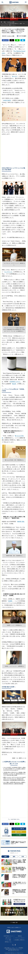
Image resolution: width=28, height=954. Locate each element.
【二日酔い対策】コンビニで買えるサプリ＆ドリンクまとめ (19, 883)
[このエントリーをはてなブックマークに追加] (22, 40)
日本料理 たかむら (15, 381)
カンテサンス (8, 271)
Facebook (15, 945)
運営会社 (20, 936)
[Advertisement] (14, 151)
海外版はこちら (8, 941)
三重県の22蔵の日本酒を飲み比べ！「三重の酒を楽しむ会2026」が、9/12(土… (19, 876)
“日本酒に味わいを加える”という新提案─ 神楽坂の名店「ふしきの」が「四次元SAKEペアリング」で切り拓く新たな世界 (14, 774)
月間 (22, 856)
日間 (5, 856)
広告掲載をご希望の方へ (20, 939)
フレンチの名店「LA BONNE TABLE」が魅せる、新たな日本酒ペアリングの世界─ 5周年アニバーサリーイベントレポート (14, 769)
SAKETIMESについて (8, 936)
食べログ (14, 76)
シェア (6, 40)
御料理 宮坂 (20, 521)
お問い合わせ (8, 937)
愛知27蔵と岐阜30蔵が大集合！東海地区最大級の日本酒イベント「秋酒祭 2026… (19, 869)
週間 (14, 856)
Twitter (13, 945)
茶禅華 (10, 601)
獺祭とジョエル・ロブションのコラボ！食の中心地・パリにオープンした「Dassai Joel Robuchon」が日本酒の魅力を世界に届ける (14, 779)
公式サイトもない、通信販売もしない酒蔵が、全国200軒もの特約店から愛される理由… (19, 861)
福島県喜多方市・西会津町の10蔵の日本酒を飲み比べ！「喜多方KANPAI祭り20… (19, 891)
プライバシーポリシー (19, 937)
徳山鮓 (14, 383)
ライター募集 (8, 939)
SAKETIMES (7, 100)
